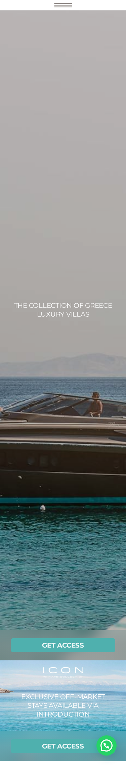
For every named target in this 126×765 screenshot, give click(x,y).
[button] (106, 745)
